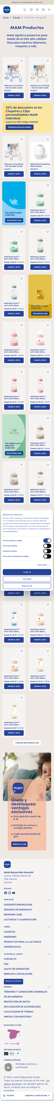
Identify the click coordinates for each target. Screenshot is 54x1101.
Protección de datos (17, 1001)
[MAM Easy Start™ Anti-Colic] (40, 198)
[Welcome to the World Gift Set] (14, 74)
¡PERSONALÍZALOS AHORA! (19, 127)
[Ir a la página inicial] (6, 9)
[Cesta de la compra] (43, 10)
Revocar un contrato (13, 981)
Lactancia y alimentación (20, 919)
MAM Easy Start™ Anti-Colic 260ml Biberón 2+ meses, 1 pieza (38, 258)
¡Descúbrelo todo (40, 313)
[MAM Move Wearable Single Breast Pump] (40, 152)
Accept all (27, 572)
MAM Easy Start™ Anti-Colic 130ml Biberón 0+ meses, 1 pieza (12, 258)
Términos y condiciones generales (25, 991)
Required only (27, 586)
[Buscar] (25, 10)
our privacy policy (10, 532)
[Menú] (49, 10)
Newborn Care (13, 914)
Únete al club (19, 844)
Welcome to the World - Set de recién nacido (13, 87)
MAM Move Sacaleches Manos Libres (40, 165)
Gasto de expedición (16, 969)
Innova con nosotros (17, 1016)
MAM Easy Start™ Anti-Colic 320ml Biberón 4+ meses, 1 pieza (12, 304)
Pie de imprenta (13, 996)
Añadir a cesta (14, 95)
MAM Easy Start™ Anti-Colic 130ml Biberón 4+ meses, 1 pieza (12, 677)
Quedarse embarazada (18, 904)
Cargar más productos (27, 743)
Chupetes (9, 931)
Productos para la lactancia (22, 941)
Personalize (27, 579)
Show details (42, 565)
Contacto (10, 959)
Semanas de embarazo (18, 909)
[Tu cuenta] (37, 10)
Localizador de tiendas (18, 1011)
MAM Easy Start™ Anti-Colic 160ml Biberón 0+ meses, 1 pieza (38, 211)
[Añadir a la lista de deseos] (22, 61)
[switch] (47, 546)
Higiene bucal (12, 946)
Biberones (10, 936)
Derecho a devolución (18, 974)
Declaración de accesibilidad (22, 1006)
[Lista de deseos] (31, 10)
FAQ (6, 964)
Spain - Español (11, 1044)
